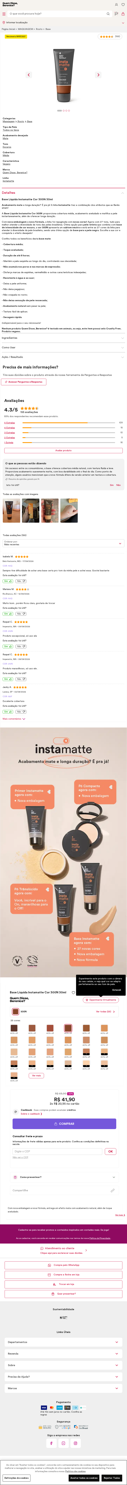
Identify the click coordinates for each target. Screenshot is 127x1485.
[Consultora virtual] (116, 14)
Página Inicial (9, 29)
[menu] (4, 14)
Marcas (12, 1388)
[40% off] (14, 1028)
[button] (64, 1124)
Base (48, 29)
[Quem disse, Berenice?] (10, 4)
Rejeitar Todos (112, 1478)
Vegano (6, 164)
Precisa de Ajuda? (19, 1376)
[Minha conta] (116, 4)
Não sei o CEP (20, 1157)
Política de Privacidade (100, 1238)
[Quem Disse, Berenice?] (19, 1001)
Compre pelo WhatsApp (66, 1265)
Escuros (7, 147)
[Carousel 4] (69, 110)
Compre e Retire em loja (66, 1275)
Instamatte (8, 181)
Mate (5, 138)
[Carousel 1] (59, 110)
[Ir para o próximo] (98, 75)
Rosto (39, 29)
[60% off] (86, 1028)
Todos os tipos (11, 130)
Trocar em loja (66, 1284)
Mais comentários (12, 718)
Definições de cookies (16, 1478)
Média (6, 155)
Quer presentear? (66, 1294)
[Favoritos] (123, 4)
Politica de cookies (75, 1471)
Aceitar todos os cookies (84, 1478)
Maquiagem (26, 29)
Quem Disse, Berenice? (15, 173)
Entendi (116, 990)
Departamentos (17, 1342)
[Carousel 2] (63, 110)
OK (110, 1151)
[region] (63, 1472)
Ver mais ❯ (120, 1215)
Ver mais (36, 1075)
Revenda (13, 1353)
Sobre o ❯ (31, 1114)
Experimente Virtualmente (103, 1000)
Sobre (11, 1365)
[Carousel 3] (66, 110)
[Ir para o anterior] (28, 75)
